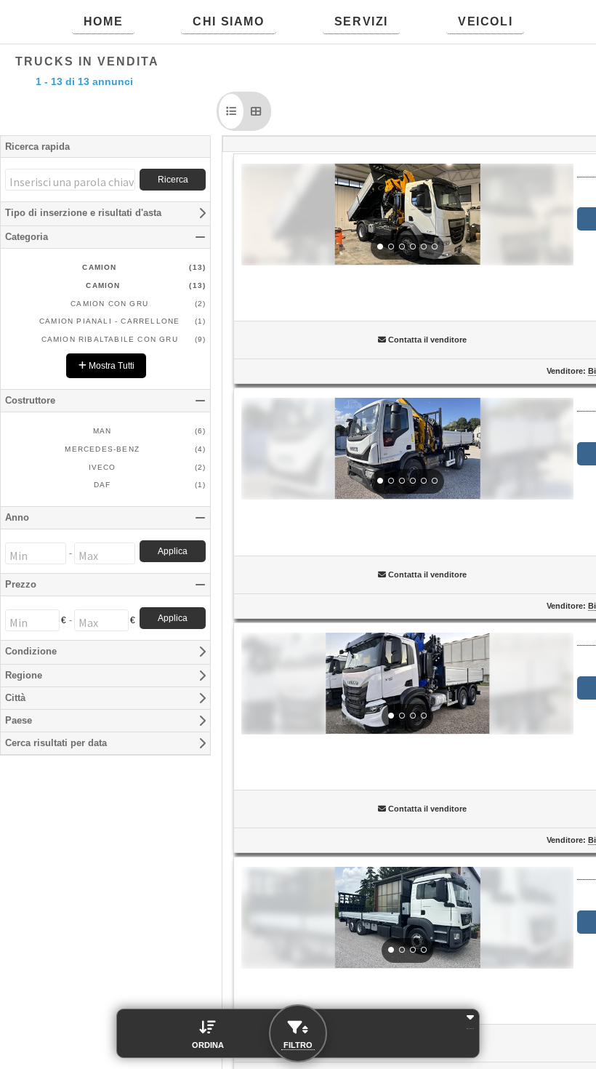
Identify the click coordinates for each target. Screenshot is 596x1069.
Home (103, 21)
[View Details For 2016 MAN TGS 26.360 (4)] (407, 918)
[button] (231, 111)
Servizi (361, 21)
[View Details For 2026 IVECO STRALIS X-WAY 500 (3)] (407, 683)
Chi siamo (228, 21)
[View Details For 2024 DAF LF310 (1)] (407, 214)
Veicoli (485, 21)
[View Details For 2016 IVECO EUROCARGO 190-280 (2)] (407, 449)
